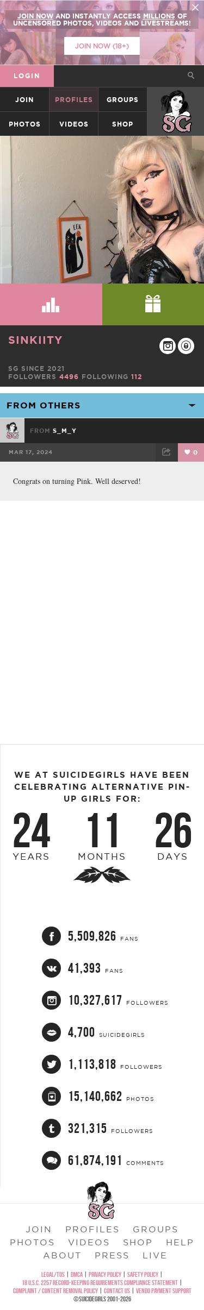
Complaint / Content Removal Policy (55, 1291)
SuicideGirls (176, 99)
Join (24, 99)
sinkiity (35, 339)
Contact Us (117, 1291)
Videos (74, 124)
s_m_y (65, 430)
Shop (122, 124)
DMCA (77, 1274)
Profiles (74, 99)
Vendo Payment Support (163, 1291)
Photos (25, 124)
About (62, 1255)
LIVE (155, 1255)
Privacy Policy (105, 1274)
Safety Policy (142, 1274)
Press (112, 1255)
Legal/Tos (53, 1274)
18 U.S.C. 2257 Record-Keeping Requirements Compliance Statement (100, 1282)
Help (180, 1242)
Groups (123, 99)
